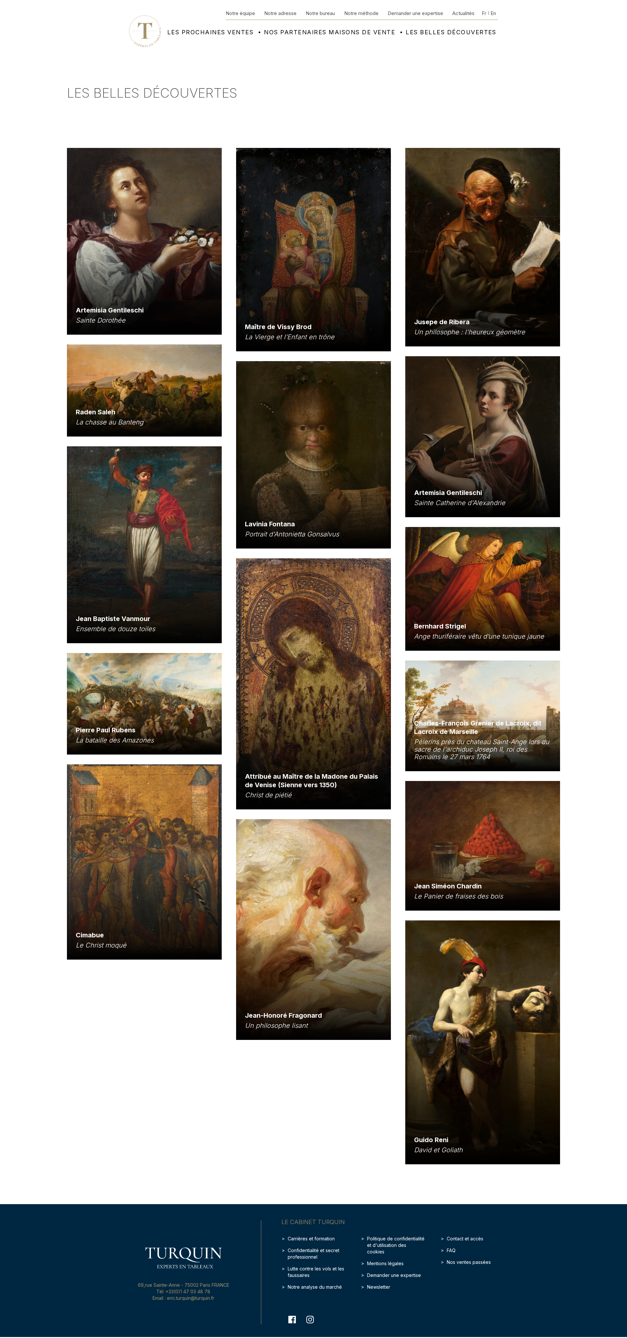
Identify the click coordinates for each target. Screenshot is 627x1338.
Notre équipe (240, 13)
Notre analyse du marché (315, 1287)
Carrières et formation (311, 1238)
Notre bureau (320, 13)
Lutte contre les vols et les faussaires (316, 1272)
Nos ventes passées (469, 1262)
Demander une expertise (415, 13)
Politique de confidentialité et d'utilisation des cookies (396, 1245)
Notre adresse (280, 13)
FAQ (451, 1250)
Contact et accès (465, 1238)
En (493, 13)
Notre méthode (361, 13)
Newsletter (378, 1287)
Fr (484, 13)
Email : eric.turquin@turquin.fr (183, 1298)
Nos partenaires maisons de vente (329, 32)
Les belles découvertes (451, 32)
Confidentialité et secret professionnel (313, 1254)
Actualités (463, 13)
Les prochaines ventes (210, 32)
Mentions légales (385, 1263)
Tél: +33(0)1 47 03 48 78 (183, 1291)
